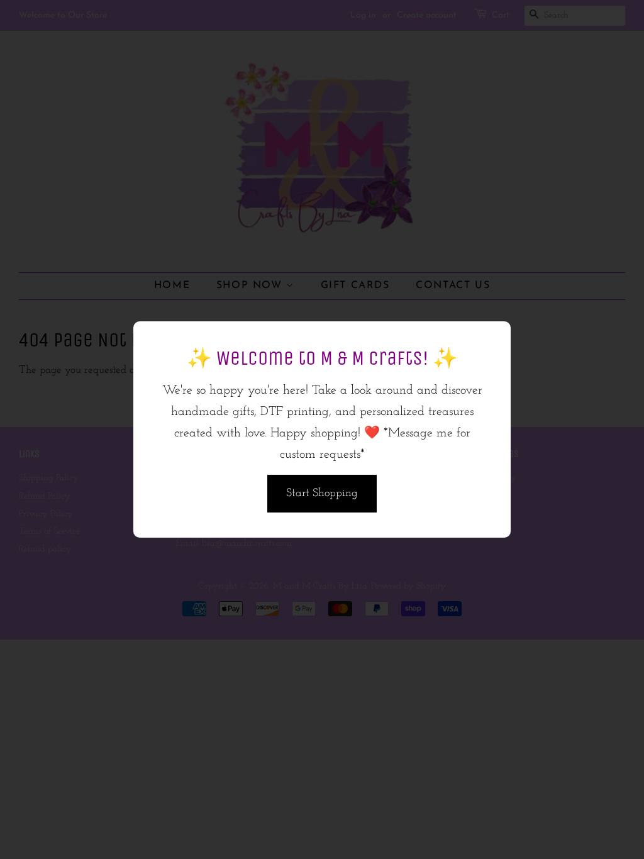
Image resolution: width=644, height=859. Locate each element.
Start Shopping (322, 493)
